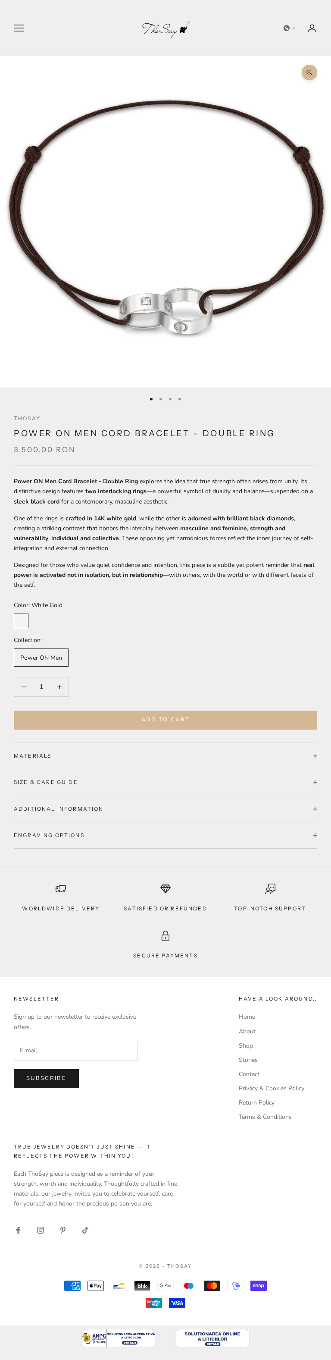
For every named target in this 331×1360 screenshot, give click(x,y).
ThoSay (27, 418)
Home (247, 1017)
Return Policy (257, 1103)
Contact (249, 1074)
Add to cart (165, 720)
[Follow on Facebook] (18, 1230)
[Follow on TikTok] (85, 1230)
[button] (289, 28)
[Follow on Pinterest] (63, 1230)
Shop (246, 1046)
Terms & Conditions (265, 1117)
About (247, 1031)
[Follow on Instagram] (40, 1230)
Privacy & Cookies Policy (271, 1088)
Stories (248, 1060)
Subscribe (46, 1078)
